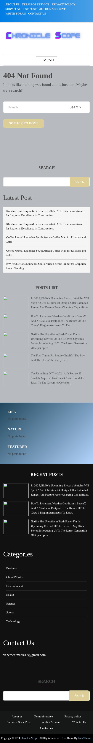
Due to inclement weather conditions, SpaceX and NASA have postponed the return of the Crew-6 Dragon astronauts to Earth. (58, 321)
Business (11, 568)
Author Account (52, 9)
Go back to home (23, 123)
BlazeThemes (84, 738)
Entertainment (14, 586)
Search (46, 168)
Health (10, 594)
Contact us (37, 13)
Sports (10, 612)
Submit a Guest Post (21, 9)
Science (10, 603)
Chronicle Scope (29, 738)
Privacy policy (63, 4)
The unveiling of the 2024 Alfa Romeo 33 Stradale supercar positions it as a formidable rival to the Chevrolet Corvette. (58, 378)
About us (12, 4)
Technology (13, 621)
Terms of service (35, 4)
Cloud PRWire (14, 577)
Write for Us (15, 13)
